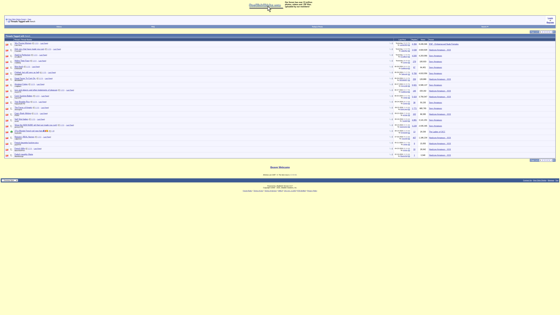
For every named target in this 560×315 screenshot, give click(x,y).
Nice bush (19, 66)
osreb (17, 121)
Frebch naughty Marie (24, 154)
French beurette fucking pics (27, 143)
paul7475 (18, 145)
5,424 (414, 97)
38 (414, 103)
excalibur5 (18, 57)
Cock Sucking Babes (23, 96)
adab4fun (404, 51)
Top (556, 180)
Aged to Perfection (22, 55)
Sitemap (551, 180)
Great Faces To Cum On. (25, 78)
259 (414, 79)
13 (414, 132)
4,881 (414, 120)
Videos (59, 27)
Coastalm (18, 51)
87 (414, 67)
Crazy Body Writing (23, 113)
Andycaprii (404, 109)
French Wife (20, 148)
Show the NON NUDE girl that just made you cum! (36, 125)
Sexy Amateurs (435, 56)
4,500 (414, 56)
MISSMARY (19, 80)
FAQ (153, 27)
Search (484, 27)
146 (414, 91)
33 (414, 149)
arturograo (18, 109)
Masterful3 (404, 156)
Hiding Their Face (22, 61)
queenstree (404, 127)
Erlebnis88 (18, 68)
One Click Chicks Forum (17, 19)
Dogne (405, 62)
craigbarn (18, 86)
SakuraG (404, 74)
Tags (29, 19)
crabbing (18, 63)
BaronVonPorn (20, 150)
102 (414, 114)
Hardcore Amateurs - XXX (440, 50)
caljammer (18, 139)
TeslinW (405, 121)
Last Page (44, 43)
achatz (405, 115)
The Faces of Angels (23, 107)
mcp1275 (18, 92)
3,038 (414, 50)
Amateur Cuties (21, 84)
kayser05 (18, 98)
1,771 (414, 108)
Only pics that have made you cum (29, 49)
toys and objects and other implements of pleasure (36, 90)
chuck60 (405, 138)
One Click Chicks (539, 180)
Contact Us (527, 180)
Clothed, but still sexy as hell (27, 72)
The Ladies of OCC (437, 132)
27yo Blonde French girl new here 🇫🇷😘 (31, 131)
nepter (405, 97)
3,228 (414, 126)
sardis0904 (404, 45)
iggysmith (404, 86)
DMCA (280, 191)
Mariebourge (19, 156)
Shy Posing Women (23, 43)
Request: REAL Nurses (24, 137)
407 (414, 138)
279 (414, 62)
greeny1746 (19, 127)
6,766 (414, 73)
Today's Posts (317, 27)
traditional (404, 68)
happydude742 (20, 104)
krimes (405, 150)
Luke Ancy (18, 45)
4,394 (414, 44)
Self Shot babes (21, 119)
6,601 (414, 85)
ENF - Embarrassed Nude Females (444, 44)
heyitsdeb (18, 133)
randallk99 (18, 74)
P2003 (17, 115)
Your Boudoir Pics (22, 102)
